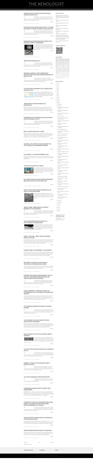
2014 (57, 102)
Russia (57, 63)
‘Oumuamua (57, 72)
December (58, 104)
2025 (57, 85)
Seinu (56, 71)
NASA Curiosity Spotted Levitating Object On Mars (38, 334)
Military (57, 61)
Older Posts (52, 442)
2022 (57, 90)
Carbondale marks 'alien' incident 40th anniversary (37, 389)
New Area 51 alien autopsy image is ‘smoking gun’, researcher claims (35, 263)
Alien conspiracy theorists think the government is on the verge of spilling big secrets (38, 292)
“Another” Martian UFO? (32, 61)
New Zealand (67, 74)
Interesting (63, 60)
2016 (57, 99)
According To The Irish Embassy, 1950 (36, 154)
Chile (60, 65)
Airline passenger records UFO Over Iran (38, 430)
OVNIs (60, 58)
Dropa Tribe (57, 73)
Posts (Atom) (29, 444)
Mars (59, 62)
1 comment (37, 175)
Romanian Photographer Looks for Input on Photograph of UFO (38, 118)
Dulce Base (67, 65)
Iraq (63, 73)
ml (34, 23)
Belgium (64, 72)
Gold (62, 73)
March (58, 210)
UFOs (57, 58)
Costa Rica (66, 72)
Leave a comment (36, 37)
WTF (58, 61)
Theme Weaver (36, 456)
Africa (59, 72)
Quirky (64, 64)
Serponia (61, 71)
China (68, 61)
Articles (66, 62)
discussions (67, 71)
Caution (68, 62)
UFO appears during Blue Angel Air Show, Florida (38, 307)
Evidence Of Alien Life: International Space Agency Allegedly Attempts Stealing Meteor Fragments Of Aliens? (38, 403)
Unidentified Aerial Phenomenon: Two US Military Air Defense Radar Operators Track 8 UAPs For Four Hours (38, 277)
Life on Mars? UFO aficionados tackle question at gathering (36, 320)
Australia (57, 62)
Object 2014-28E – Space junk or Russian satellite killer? (37, 237)
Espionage (60, 63)
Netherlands (64, 74)
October (58, 200)
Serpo (58, 71)
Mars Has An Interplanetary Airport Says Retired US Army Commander (38, 42)
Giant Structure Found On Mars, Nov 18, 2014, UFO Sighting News (37, 190)
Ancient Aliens (65, 63)
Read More (51, 21)
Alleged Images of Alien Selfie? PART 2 (61, 33)
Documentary (61, 61)
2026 (57, 83)
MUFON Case (67, 73)
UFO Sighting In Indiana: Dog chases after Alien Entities (38, 89)
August (58, 203)
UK (58, 63)
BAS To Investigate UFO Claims (34, 131)
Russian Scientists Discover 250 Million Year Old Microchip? (37, 14)
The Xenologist (46, 4)
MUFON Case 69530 (58, 74)
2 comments (37, 23)
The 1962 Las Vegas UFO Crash (33, 166)
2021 (57, 92)
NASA (66, 61)
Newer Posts (26, 442)
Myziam (62, 74)
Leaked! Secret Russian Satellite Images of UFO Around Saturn (38, 418)
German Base (60, 73)
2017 (57, 97)
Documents (60, 64)
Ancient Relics (62, 62)
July (58, 205)
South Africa (64, 71)
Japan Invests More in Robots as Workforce (35, 104)
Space (57, 60)
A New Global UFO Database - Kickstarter (38, 250)
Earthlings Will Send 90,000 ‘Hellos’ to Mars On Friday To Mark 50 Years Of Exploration (38, 28)
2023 (57, 88)
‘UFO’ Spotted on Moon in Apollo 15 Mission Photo (38, 349)
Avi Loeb (62, 72)
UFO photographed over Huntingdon (37, 377)
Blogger (55, 455)
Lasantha (48, 456)
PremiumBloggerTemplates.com (57, 456)
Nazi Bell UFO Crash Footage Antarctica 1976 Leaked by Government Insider (37, 144)
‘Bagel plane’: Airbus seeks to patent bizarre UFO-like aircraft (36, 208)
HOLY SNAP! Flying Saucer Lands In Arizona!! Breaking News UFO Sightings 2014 (38, 180)
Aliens (64, 61)
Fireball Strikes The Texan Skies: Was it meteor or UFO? (37, 363)
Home (25, 9)
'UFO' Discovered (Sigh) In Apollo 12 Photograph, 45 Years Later (35, 221)
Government (67, 60)
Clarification (63, 65)
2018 (57, 95)
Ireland (65, 73)
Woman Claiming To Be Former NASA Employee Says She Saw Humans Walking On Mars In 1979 (38, 74)
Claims (59, 60)
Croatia (68, 72)
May (58, 207)
